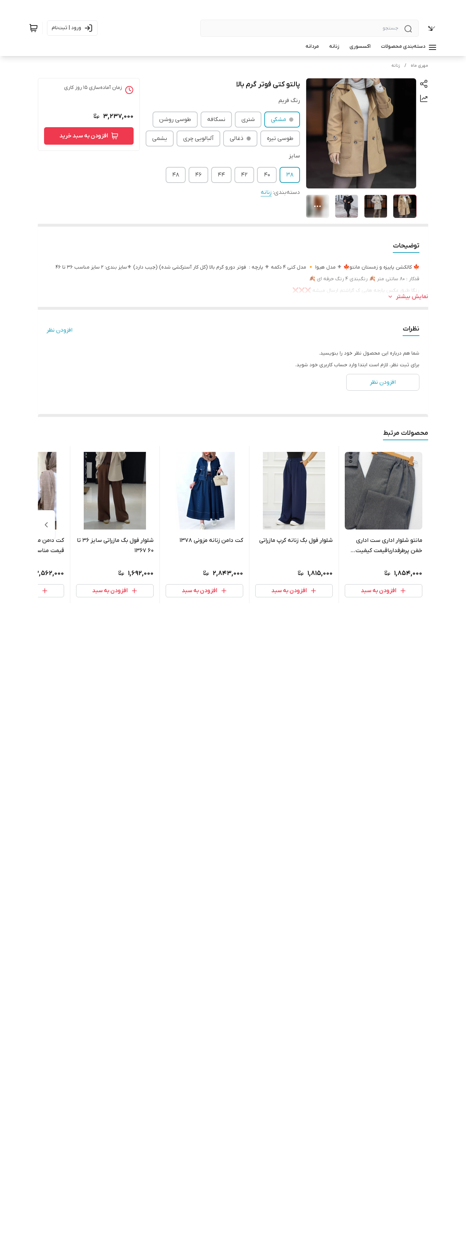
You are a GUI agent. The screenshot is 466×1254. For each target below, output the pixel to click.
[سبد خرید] (33, 28)
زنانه (395, 66)
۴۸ (175, 175)
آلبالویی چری (198, 138)
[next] (46, 524)
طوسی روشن (175, 119)
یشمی (159, 138)
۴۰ (267, 175)
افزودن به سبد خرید (83, 136)
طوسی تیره (280, 138)
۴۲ (244, 175)
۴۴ (221, 175)
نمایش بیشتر (412, 296)
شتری (248, 119)
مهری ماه (419, 66)
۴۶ (198, 175)
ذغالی (237, 138)
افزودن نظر (59, 330)
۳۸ (289, 175)
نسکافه (216, 119)
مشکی (278, 119)
